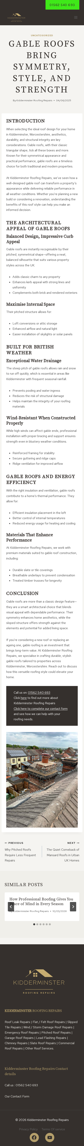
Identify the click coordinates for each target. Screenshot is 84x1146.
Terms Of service (53, 1129)
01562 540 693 (62, 5)
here (24, 698)
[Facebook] (34, 1137)
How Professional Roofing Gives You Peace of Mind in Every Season (41, 901)
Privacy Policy (28, 1129)
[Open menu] (75, 17)
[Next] (73, 906)
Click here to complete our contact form (41, 709)
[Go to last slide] (11, 906)
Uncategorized (42, 35)
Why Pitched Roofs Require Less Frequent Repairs (20, 851)
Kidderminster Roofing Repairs (34, 100)
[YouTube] (49, 1137)
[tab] (34, 924)
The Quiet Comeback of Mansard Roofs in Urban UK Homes (62, 851)
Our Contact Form (17, 1096)
